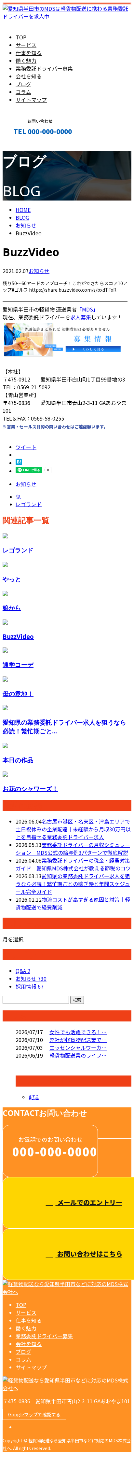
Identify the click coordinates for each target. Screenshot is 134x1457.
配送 (34, 1097)
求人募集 (80, 317)
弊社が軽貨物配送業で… (78, 1040)
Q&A (23, 971)
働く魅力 (26, 60)
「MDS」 (87, 309)
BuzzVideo (18, 636)
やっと (12, 579)
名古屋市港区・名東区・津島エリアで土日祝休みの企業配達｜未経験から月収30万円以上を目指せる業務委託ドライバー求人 (73, 829)
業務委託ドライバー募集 (44, 68)
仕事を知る (29, 53)
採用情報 (30, 986)
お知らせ (39, 271)
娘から (12, 608)
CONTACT (25, 145)
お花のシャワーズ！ (30, 788)
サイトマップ (31, 100)
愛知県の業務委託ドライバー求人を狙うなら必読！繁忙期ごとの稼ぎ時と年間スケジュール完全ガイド (73, 883)
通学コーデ (18, 664)
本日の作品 (18, 760)
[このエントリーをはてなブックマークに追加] (19, 463)
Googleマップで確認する (34, 1414)
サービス (26, 45)
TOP (21, 37)
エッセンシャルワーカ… (78, 1047)
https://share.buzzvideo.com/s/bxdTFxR (72, 289)
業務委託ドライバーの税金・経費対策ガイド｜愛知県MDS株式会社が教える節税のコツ (73, 864)
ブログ (23, 84)
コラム (23, 92)
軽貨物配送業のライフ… (78, 1055)
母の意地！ (18, 693)
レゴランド (18, 550)
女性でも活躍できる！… (78, 1032)
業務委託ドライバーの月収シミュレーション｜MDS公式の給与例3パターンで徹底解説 (73, 848)
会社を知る (29, 76)
